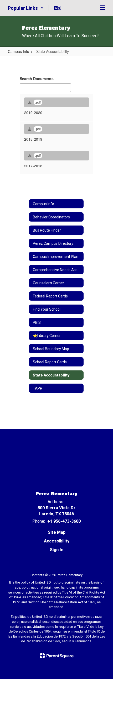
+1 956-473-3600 (64, 521)
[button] (26, 8)
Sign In (56, 549)
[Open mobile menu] (102, 8)
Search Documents (37, 78)
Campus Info (18, 51)
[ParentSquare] (56, 656)
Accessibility (56, 541)
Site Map (56, 532)
